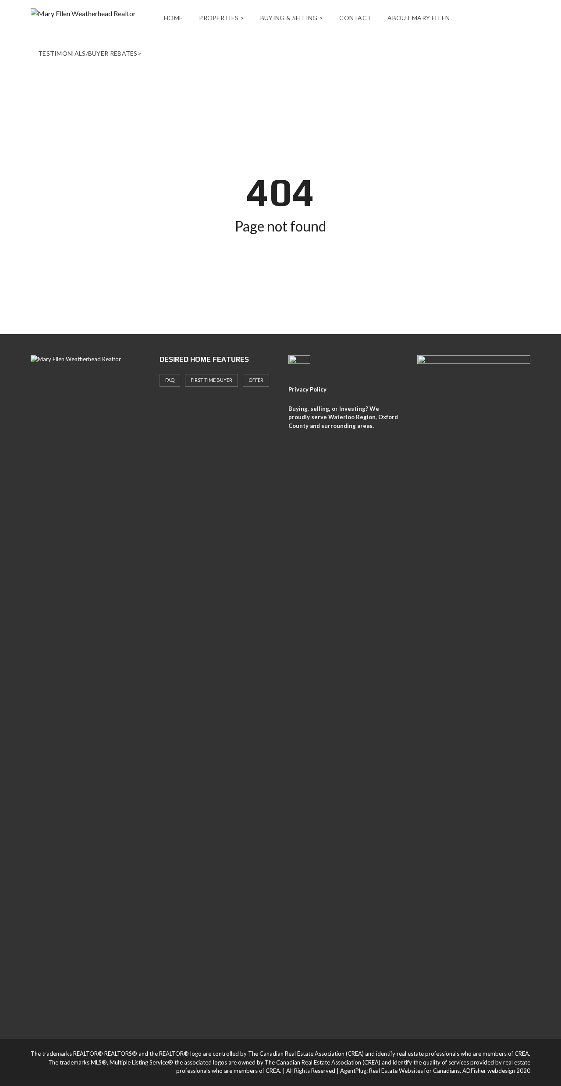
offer (256, 380)
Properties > (221, 17)
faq (169, 380)
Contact (355, 17)
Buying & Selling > (291, 17)
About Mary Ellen (418, 17)
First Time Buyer (211, 380)
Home (173, 17)
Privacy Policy (307, 389)
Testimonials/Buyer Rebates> (90, 53)
